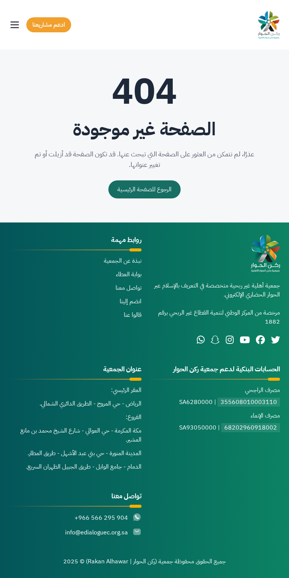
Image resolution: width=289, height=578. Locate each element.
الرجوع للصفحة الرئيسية (144, 189)
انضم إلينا (130, 301)
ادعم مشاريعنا (48, 24)
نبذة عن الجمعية (122, 260)
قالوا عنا (132, 314)
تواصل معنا (128, 287)
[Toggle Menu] (14, 24)
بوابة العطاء (128, 274)
